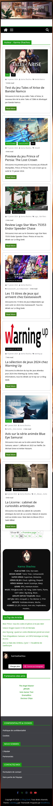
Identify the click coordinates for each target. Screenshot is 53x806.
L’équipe (6, 751)
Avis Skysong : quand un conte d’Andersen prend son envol (26, 632)
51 (13, 536)
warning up (38, 354)
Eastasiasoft (11, 289)
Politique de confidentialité (14, 730)
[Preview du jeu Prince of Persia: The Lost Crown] (26, 130)
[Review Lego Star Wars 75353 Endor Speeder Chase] (26, 198)
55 (29, 536)
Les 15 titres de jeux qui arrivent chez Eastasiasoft (23, 295)
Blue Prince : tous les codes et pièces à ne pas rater (23, 624)
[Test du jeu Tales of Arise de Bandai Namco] (26, 61)
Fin (40, 536)
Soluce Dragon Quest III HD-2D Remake (19, 628)
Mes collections (18, 212)
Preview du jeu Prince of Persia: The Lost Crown (22, 158)
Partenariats (8, 756)
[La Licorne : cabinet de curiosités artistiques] (26, 476)
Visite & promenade (20, 489)
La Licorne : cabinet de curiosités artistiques (21, 504)
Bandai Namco (40, 79)
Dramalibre (26, 695)
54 (25, 536)
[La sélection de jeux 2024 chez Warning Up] (26, 336)
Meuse (39, 494)
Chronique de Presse (13, 280)
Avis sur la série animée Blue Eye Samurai (25, 435)
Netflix (9, 429)
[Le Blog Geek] (26, 3)
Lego (8, 212)
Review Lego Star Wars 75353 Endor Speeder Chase (25, 226)
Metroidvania (11, 143)
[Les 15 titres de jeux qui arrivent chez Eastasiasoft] (26, 267)
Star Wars (42, 216)
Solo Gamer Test (26, 692)
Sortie (8, 489)
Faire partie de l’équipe (12, 777)
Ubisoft (37, 148)
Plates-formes (23, 143)
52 (17, 536)
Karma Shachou (26, 79)
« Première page (28, 532)
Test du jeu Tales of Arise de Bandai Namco (24, 89)
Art (35, 494)
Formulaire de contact (12, 772)
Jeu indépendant (22, 289)
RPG (7, 75)
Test (13, 75)
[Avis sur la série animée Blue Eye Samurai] (26, 407)
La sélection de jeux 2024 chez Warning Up (26, 364)
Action (8, 421)
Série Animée (18, 421)
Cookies (6, 735)
